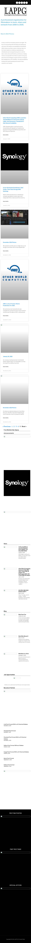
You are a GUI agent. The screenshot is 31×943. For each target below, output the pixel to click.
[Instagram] (27, 3)
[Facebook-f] (19, 3)
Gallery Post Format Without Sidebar (14, 745)
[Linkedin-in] (22, 3)
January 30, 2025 (7, 356)
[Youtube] (24, 3)
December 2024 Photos (9, 242)
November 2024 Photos (9, 407)
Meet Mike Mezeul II (23, 636)
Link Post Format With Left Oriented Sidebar (16, 724)
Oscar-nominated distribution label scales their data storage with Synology (13, 189)
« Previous (7, 426)
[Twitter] (17, 3)
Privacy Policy (22, 939)
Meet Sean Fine (22, 614)
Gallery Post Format (9, 764)
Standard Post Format (10, 730)
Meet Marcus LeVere (24, 653)
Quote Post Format (9, 758)
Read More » (6, 134)
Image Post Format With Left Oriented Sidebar (16, 752)
